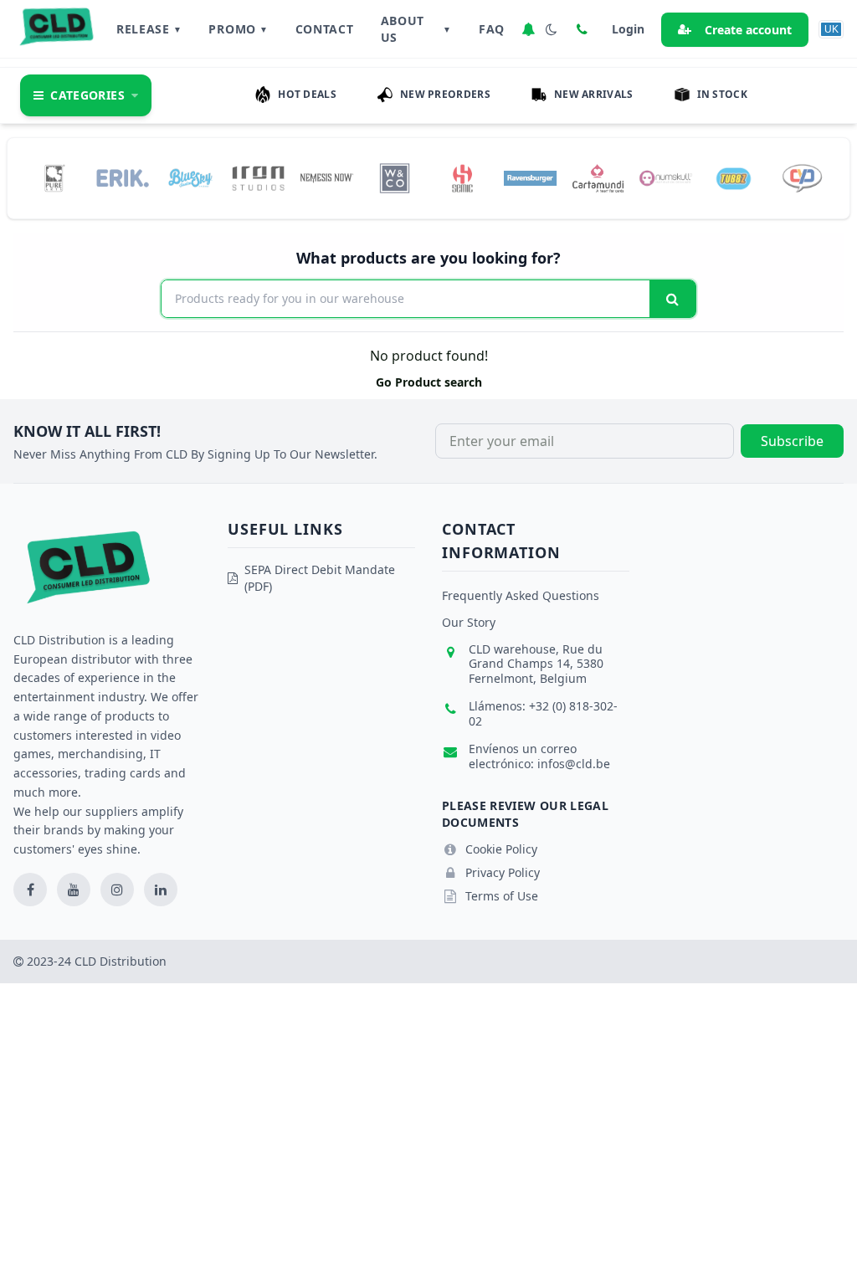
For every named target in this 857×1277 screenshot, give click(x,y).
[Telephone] (581, 29)
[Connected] (528, 29)
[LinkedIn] (160, 889)
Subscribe (792, 441)
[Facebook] (30, 889)
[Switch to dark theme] (551, 29)
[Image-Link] (54, 178)
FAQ (492, 29)
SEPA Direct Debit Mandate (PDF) (319, 578)
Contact (324, 29)
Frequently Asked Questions (520, 595)
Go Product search (429, 382)
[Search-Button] (672, 298)
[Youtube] (73, 889)
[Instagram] (117, 889)
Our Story (468, 622)
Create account (748, 30)
